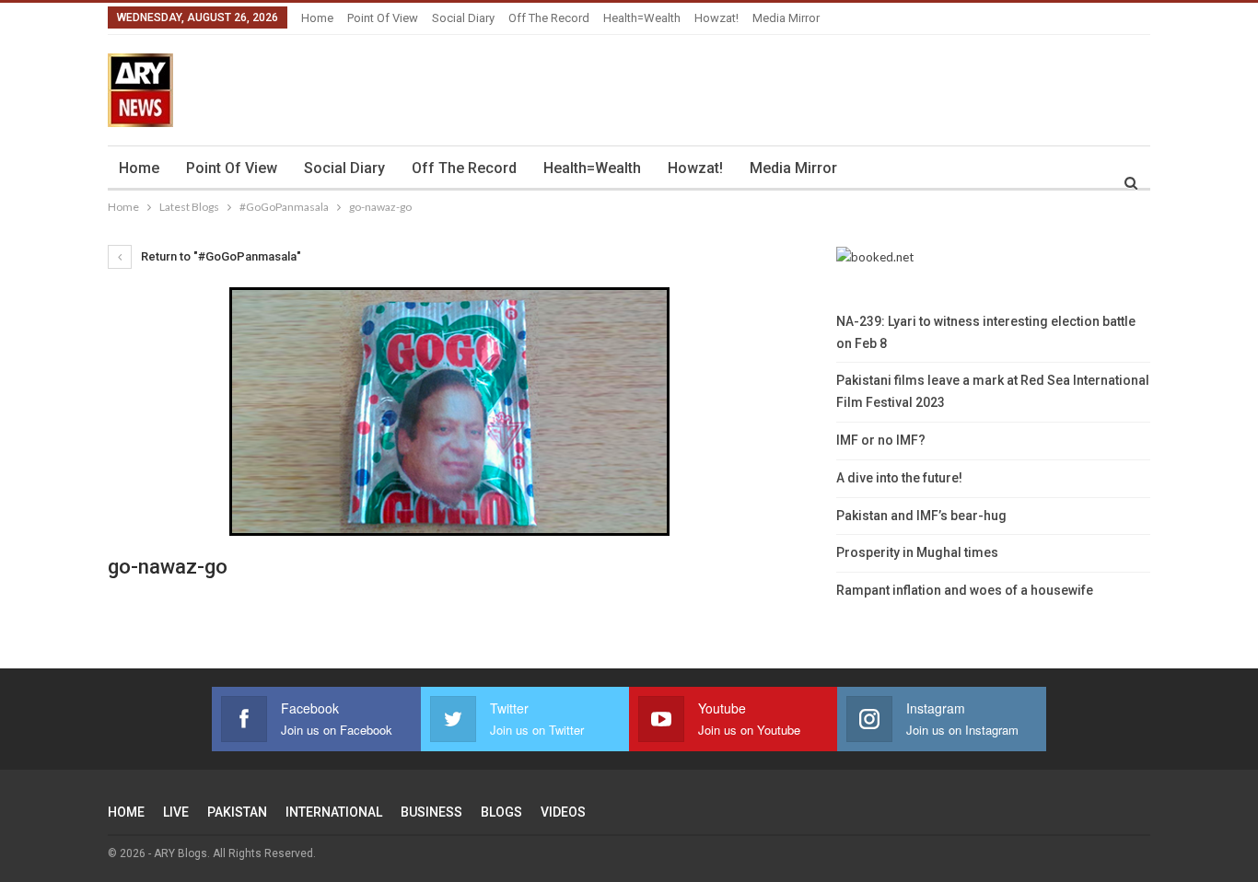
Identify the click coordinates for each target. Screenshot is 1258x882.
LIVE (176, 812)
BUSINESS (431, 812)
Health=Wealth (642, 18)
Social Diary (463, 18)
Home (317, 18)
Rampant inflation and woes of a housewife (964, 590)
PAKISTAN (237, 812)
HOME (126, 812)
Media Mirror (786, 18)
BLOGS (501, 812)
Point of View (382, 18)
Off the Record (548, 18)
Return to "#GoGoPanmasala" (219, 256)
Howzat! (716, 18)
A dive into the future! (899, 477)
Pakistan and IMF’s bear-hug (921, 515)
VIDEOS (563, 812)
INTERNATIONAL (333, 812)
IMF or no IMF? (881, 440)
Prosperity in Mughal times (917, 552)
